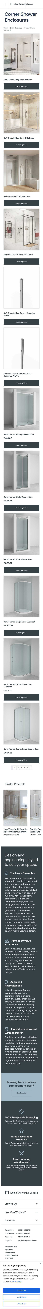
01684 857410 (24, 1237)
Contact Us (21, 1093)
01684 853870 (24, 1230)
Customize (21, 1297)
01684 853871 (24, 1233)
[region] (21, 1285)
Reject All (21, 1304)
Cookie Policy (15, 1281)
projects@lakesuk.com (27, 1240)
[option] (15, 813)
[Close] (40, 1263)
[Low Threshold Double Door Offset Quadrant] (15, 808)
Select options (21, 86)
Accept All (21, 1291)
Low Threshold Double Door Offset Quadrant (15, 830)
